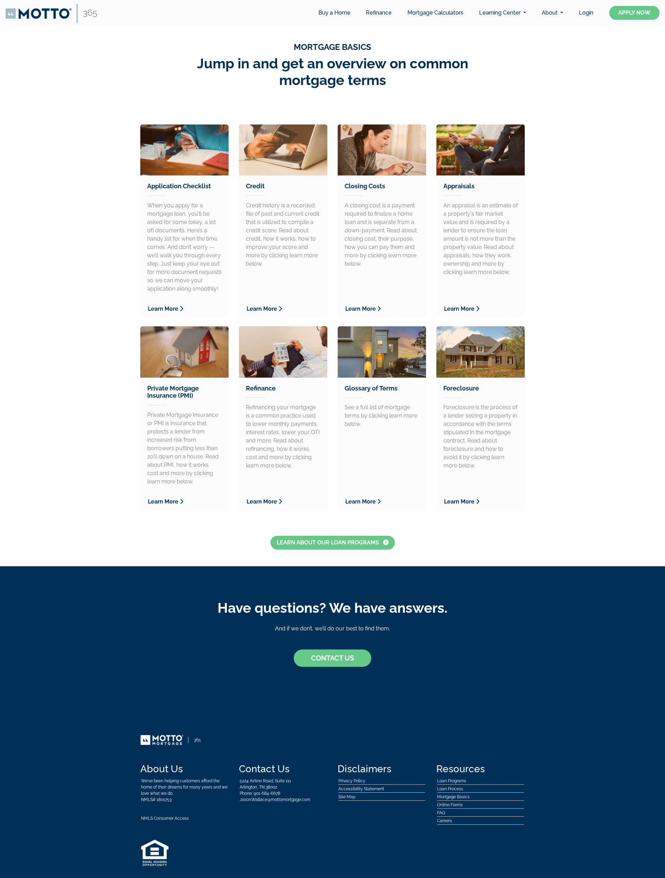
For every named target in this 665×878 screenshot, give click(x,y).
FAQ (441, 812)
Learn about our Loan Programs (328, 542)
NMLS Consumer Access (165, 818)
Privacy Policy (351, 780)
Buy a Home (334, 12)
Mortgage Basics (453, 796)
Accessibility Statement (361, 788)
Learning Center (500, 12)
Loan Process (450, 788)
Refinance (379, 12)
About (550, 12)
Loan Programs (451, 780)
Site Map (346, 796)
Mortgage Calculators (435, 12)
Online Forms (450, 804)
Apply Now (634, 12)
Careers (444, 820)
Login (586, 12)
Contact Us (332, 658)
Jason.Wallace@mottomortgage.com (275, 799)
